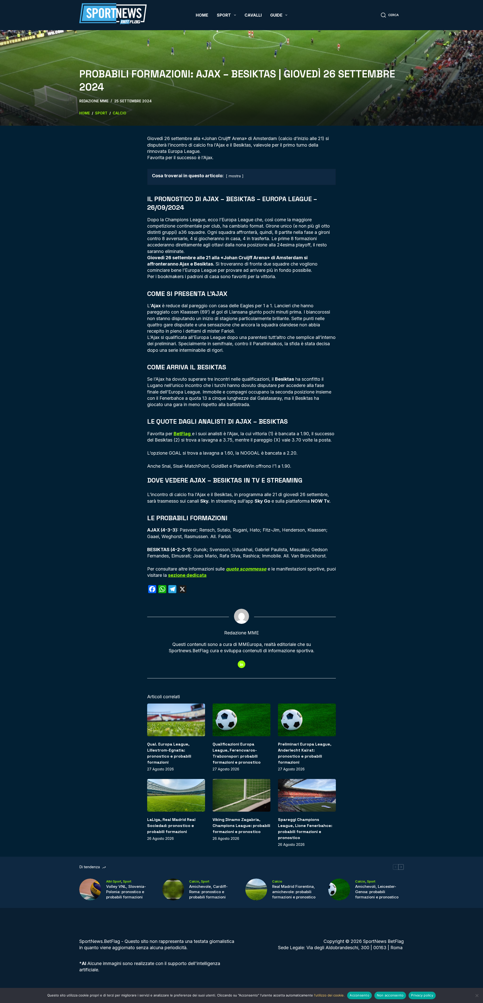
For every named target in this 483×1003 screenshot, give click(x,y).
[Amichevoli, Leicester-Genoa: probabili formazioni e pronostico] (339, 889)
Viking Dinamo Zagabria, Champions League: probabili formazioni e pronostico (241, 825)
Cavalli (253, 15)
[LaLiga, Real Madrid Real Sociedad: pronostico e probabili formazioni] (176, 795)
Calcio (194, 881)
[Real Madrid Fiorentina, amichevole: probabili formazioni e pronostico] (256, 889)
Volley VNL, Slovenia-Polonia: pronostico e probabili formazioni (126, 891)
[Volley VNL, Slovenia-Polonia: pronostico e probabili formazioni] (90, 889)
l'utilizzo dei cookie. (329, 995)
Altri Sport (113, 881)
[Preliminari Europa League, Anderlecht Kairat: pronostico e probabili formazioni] (307, 720)
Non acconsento (390, 995)
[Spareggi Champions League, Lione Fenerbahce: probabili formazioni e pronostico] (307, 795)
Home (202, 15)
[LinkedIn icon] (241, 664)
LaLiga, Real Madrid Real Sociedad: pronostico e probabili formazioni (171, 825)
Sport (224, 15)
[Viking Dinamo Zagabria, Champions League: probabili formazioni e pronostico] (241, 795)
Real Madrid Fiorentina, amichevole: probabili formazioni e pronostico (293, 891)
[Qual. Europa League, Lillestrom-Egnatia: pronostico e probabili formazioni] (176, 720)
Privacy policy (422, 995)
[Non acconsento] (476, 995)
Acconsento (359, 995)
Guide (276, 15)
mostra (235, 176)
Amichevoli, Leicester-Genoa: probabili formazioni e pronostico (376, 891)
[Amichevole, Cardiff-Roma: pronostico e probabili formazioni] (173, 889)
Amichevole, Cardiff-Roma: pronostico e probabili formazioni (208, 891)
